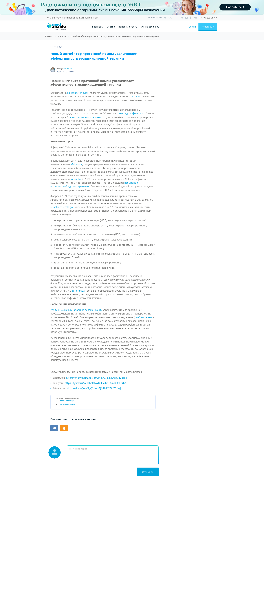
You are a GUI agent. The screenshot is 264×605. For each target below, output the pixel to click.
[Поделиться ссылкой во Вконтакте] (54, 428)
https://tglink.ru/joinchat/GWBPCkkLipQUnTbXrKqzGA (96, 383)
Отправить (147, 471)
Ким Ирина (67, 69)
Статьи (111, 26)
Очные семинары (150, 26)
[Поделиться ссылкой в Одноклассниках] (64, 428)
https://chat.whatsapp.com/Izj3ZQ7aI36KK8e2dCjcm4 (96, 377)
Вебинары (97, 26)
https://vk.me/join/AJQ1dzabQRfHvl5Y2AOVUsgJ (93, 388)
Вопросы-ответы (128, 26)
